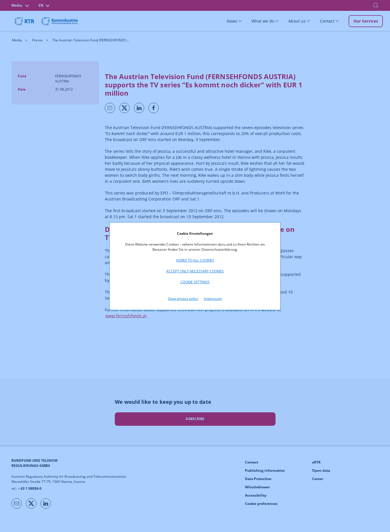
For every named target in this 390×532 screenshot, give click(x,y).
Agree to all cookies (195, 260)
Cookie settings (195, 282)
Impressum (213, 298)
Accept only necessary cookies (195, 271)
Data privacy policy (183, 298)
